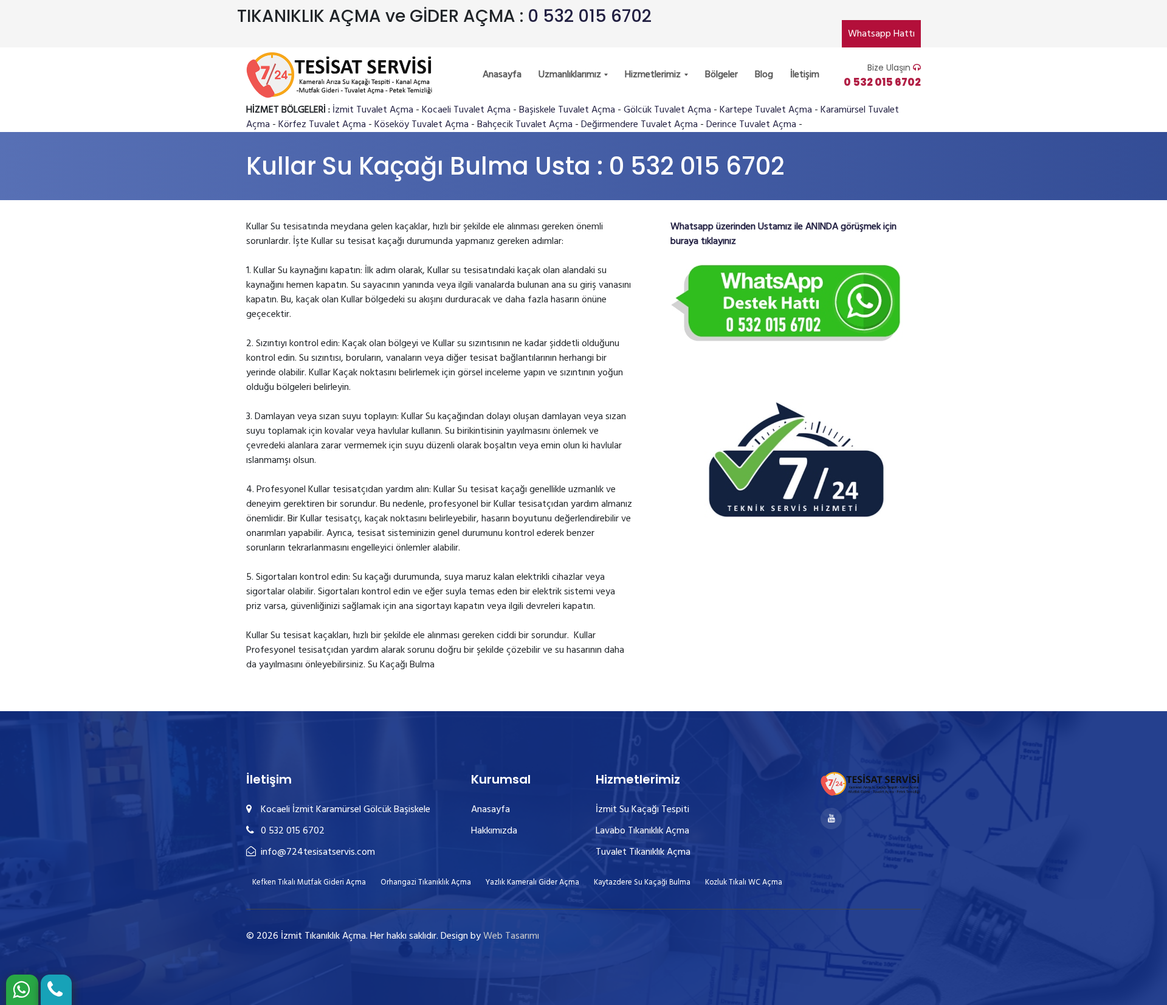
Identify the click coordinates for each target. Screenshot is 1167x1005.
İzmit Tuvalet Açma (372, 110)
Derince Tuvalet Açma (751, 125)
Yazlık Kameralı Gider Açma (532, 882)
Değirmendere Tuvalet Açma (639, 125)
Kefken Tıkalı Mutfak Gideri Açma (309, 882)
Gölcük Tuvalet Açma (667, 110)
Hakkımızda (494, 831)
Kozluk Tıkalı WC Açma (743, 882)
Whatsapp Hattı (881, 34)
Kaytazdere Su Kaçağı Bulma (642, 882)
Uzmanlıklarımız (571, 75)
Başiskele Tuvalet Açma (567, 110)
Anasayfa (502, 75)
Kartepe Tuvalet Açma (766, 110)
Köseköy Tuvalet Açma (421, 125)
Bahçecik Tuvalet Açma (525, 125)
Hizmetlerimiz (654, 75)
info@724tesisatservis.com (316, 852)
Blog (764, 75)
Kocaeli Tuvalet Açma (466, 110)
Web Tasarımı (511, 936)
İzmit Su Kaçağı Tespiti (642, 810)
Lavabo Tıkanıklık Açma (642, 831)
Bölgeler (721, 75)
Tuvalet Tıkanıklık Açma (643, 852)
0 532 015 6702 (590, 16)
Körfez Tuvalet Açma (322, 125)
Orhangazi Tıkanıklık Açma (425, 882)
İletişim (804, 75)
